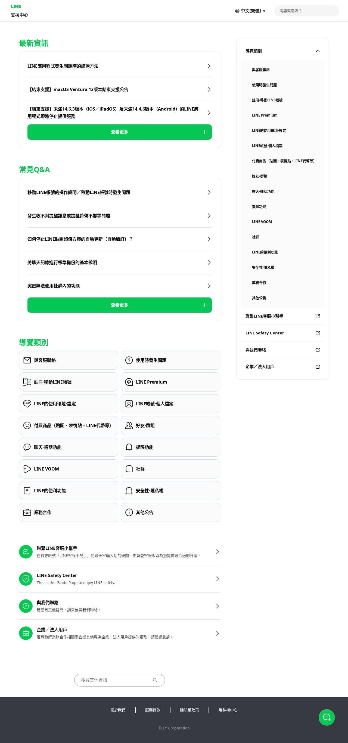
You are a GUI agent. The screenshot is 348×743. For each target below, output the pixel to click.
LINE (16, 6)
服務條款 (152, 709)
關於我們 (118, 709)
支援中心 (19, 15)
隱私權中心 (228, 709)
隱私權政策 (189, 709)
